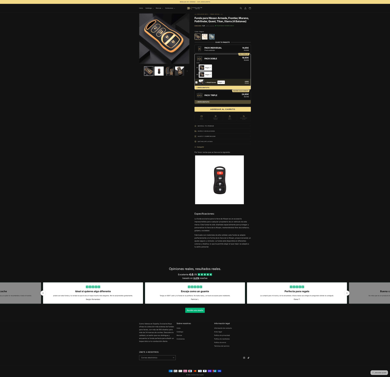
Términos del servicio (221, 346)
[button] (149, 8)
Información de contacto (223, 328)
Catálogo (180, 332)
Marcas (179, 335)
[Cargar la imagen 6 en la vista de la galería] (179, 71)
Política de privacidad (222, 335)
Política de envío (220, 342)
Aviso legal (218, 332)
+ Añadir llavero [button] (210, 82)
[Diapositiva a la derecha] (187, 71)
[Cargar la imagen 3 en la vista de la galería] (169, 71)
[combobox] (205, 68)
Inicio (178, 328)
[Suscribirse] (173, 357)
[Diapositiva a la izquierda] (141, 71)
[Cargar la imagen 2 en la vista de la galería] (159, 71)
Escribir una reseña (195, 310)
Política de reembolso (222, 339)
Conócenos (181, 339)
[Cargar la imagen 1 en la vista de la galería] (148, 71)
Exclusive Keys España (197, 374)
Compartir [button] (200, 147)
